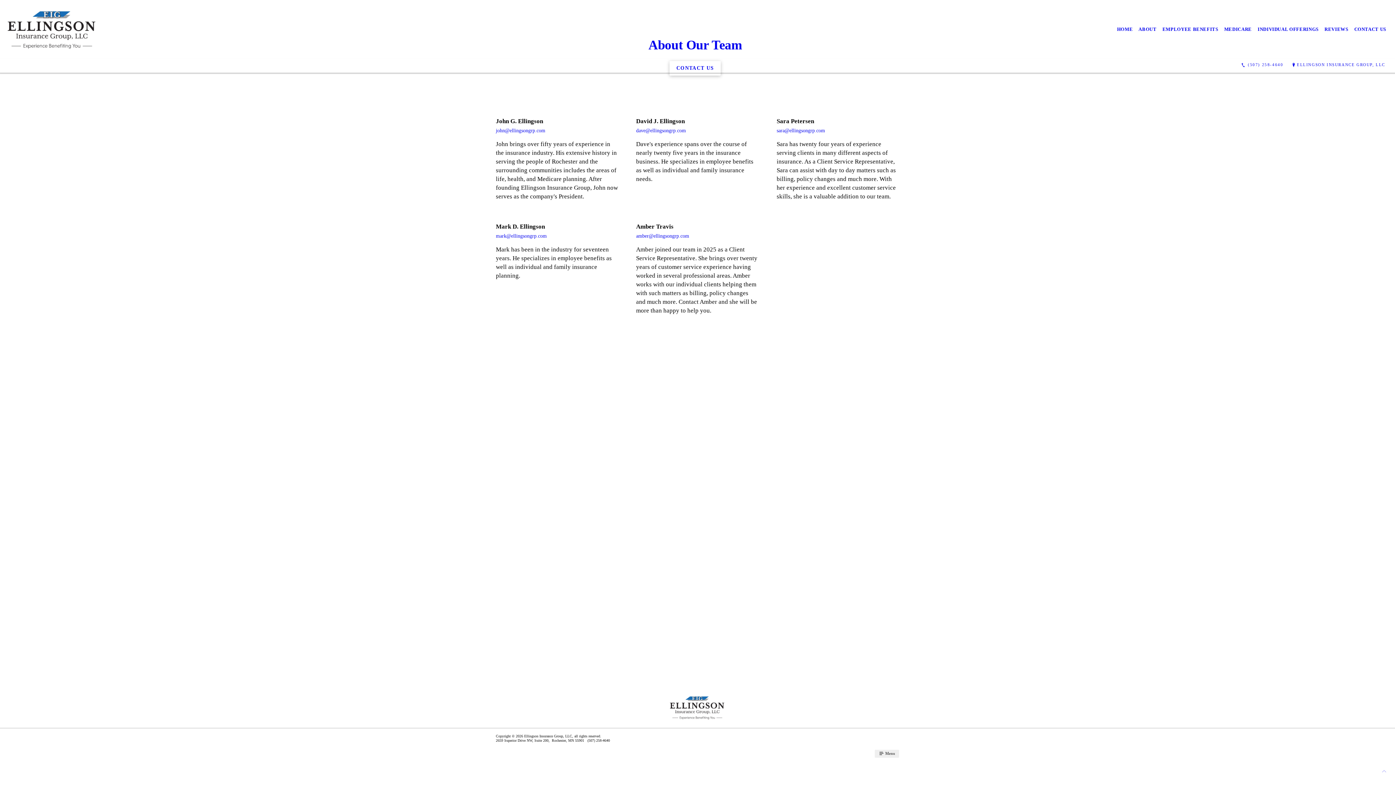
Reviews (1336, 29)
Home (1125, 29)
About (1147, 29)
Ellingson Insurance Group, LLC (1341, 65)
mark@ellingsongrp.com (521, 236)
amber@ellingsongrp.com (662, 236)
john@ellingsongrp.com (520, 130)
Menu (889, 753)
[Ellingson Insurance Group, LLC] (52, 29)
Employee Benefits (1190, 29)
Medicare (1238, 29)
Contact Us (1370, 29)
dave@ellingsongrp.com (661, 130)
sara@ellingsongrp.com (801, 130)
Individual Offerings (1288, 29)
